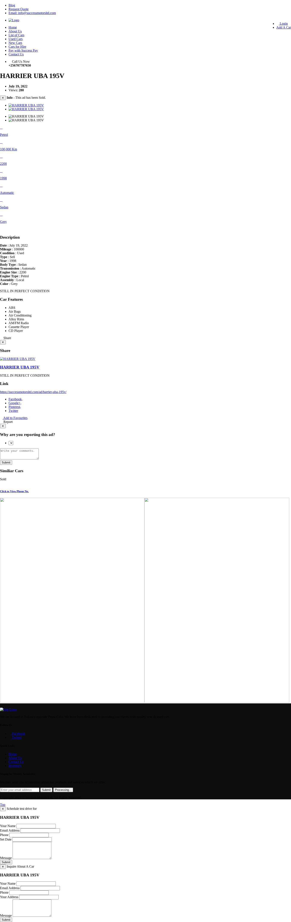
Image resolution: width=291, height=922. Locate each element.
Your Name (8, 826)
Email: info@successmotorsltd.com (32, 13)
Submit (6, 462)
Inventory (15, 765)
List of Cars (16, 35)
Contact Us (16, 54)
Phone (4, 835)
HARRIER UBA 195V (19, 367)
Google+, (15, 403)
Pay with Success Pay (23, 50)
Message (6, 858)
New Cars (15, 43)
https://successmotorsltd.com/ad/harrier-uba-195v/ (33, 392)
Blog (12, 5)
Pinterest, (15, 407)
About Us (15, 31)
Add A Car (283, 27)
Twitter (13, 410)
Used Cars (16, 39)
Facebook (18, 733)
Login (283, 23)
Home (13, 27)
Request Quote (19, 9)
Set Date (6, 839)
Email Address (10, 830)
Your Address (9, 897)
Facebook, (16, 399)
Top (2, 804)
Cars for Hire (17, 46)
